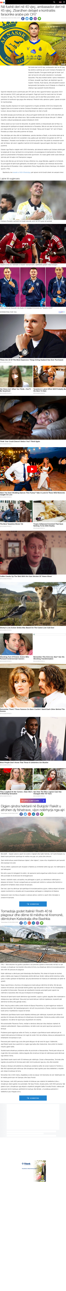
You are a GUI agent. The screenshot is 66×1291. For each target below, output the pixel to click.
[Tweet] (27, 20)
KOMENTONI (34, 904)
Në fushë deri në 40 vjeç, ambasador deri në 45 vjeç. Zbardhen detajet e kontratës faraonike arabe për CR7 (33, 10)
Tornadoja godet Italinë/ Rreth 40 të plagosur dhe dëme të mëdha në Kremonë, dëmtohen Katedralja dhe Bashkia (32, 915)
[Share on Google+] (29, 815)
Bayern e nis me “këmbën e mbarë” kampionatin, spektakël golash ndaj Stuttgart (28, 265)
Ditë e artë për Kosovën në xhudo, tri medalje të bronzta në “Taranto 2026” (26, 308)
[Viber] (35, 20)
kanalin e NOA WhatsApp (22, 172)
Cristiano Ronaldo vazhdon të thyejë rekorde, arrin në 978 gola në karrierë (26, 221)
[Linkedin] (31, 20)
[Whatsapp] (39, 20)
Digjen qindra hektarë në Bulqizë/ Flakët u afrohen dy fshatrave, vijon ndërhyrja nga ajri (32, 808)
